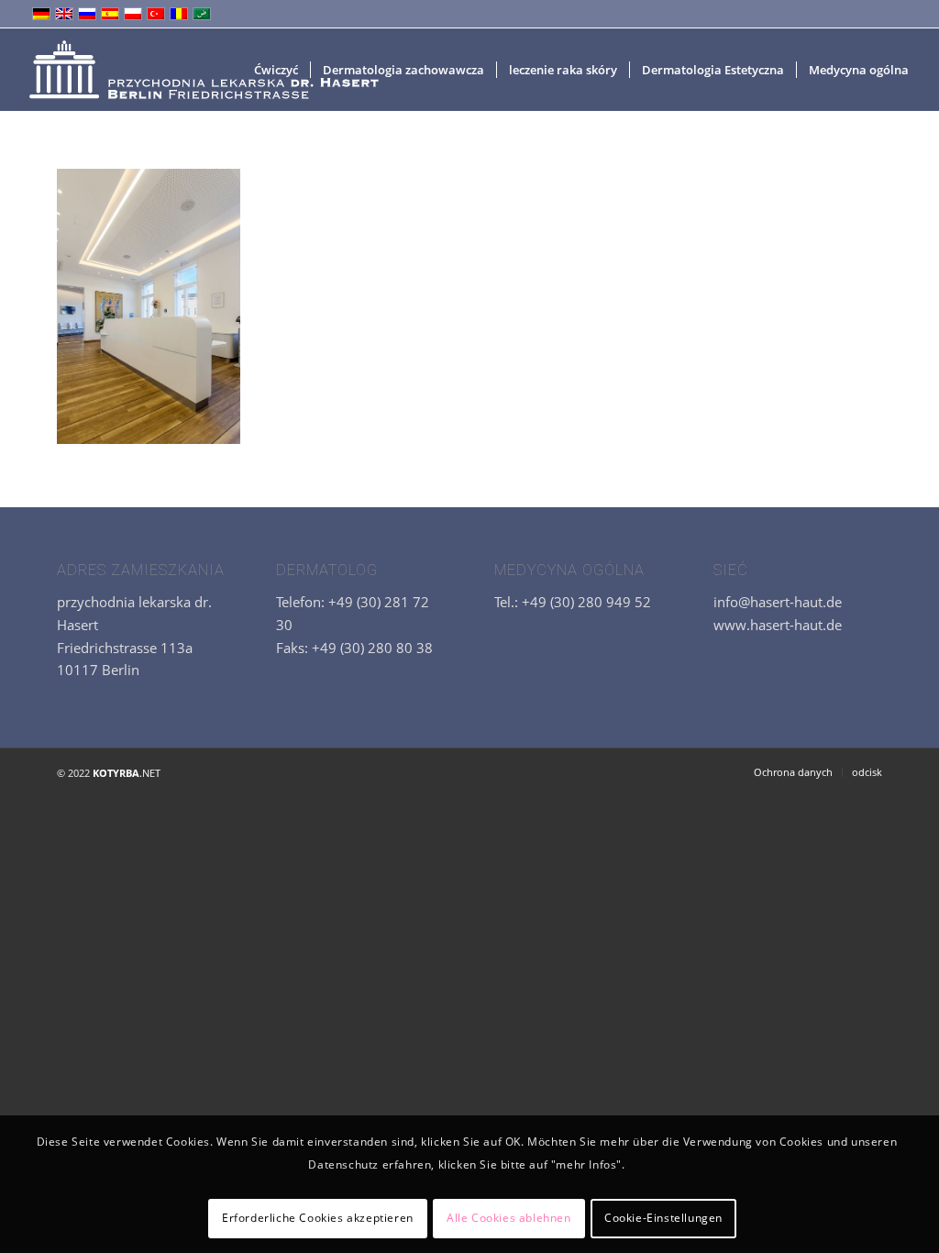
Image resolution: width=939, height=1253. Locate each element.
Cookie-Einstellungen (663, 1217)
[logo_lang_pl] (201, 69)
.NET (126, 773)
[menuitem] (276, 69)
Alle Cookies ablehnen (509, 1217)
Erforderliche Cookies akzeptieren (318, 1217)
